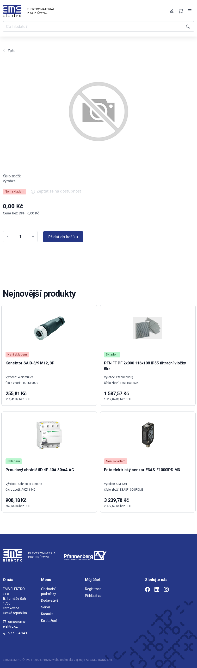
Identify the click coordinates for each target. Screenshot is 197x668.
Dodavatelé (49, 600)
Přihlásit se (93, 596)
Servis (45, 607)
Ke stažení (49, 621)
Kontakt (47, 614)
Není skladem (14, 191)
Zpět (11, 51)
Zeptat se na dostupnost (59, 191)
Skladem (13, 461)
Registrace (93, 589)
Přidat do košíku (63, 236)
